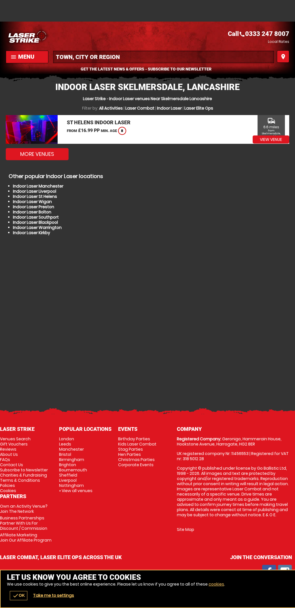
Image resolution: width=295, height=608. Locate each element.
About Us (9, 454)
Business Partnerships (23, 523)
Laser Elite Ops (198, 108)
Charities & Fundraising (23, 475)
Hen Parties (129, 454)
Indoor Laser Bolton (32, 212)
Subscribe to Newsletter (24, 470)
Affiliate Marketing (26, 537)
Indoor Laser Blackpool (35, 222)
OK (18, 595)
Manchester (71, 449)
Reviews (8, 449)
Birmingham (71, 459)
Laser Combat (139, 108)
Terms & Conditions (20, 480)
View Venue (271, 139)
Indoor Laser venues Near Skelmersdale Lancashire (160, 99)
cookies (216, 584)
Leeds (65, 444)
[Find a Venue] (164, 57)
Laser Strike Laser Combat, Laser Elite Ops (77, 36)
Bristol (65, 454)
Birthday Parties (134, 439)
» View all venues (75, 491)
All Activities (111, 108)
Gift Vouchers (14, 444)
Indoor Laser (169, 108)
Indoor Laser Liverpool (34, 191)
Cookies (8, 491)
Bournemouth (73, 470)
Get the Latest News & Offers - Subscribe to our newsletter (146, 69)
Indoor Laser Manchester (38, 186)
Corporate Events (136, 465)
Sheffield (68, 475)
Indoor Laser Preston (33, 207)
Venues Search (15, 439)
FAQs (5, 459)
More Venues (37, 154)
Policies (7, 485)
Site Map (185, 529)
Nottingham (71, 485)
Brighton (67, 465)
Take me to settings (53, 595)
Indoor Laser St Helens (35, 196)
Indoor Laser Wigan (32, 201)
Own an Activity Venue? (24, 508)
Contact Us (11, 465)
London (66, 439)
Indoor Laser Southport (36, 217)
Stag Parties (130, 449)
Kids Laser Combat (137, 444)
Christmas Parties (136, 459)
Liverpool (68, 480)
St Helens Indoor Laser (99, 122)
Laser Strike (94, 99)
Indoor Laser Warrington (37, 227)
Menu (22, 56)
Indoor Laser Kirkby (31, 233)
